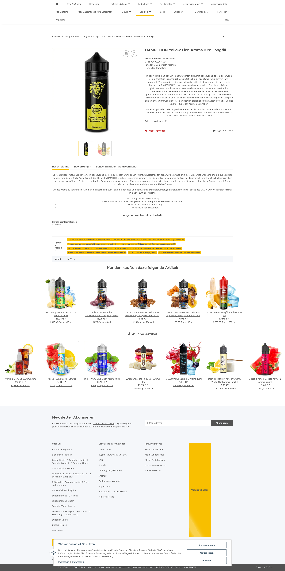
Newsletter (57, 530)
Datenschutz (78, 562)
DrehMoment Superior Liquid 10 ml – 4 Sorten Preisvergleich (71, 475)
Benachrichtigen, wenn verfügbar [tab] (116, 166)
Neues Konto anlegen (155, 465)
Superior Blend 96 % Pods (65, 495)
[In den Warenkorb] (54, 46)
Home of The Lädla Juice (64, 490)
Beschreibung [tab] (60, 166)
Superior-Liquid (60, 519)
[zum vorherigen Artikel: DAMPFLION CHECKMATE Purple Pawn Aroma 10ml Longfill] (224, 36)
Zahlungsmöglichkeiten (110, 470)
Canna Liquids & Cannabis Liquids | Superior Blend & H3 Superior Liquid (70, 462)
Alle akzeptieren (206, 545)
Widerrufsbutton (199, 489)
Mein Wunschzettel (154, 449)
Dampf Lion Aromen (166, 64)
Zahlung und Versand (109, 481)
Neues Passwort (153, 470)
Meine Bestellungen (155, 460)
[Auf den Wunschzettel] (134, 53)
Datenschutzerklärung (104, 423)
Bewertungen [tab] (82, 166)
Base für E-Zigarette (62, 449)
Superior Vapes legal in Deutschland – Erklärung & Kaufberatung (71, 513)
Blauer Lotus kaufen (62, 454)
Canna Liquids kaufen (63, 468)
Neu (227, 19)
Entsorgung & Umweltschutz (113, 491)
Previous (7, 367)
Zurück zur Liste (61, 36)
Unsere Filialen (59, 524)
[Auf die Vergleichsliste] (126, 53)
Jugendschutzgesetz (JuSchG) (113, 454)
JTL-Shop (269, 567)
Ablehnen (207, 560)
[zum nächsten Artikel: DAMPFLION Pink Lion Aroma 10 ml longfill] (230, 36)
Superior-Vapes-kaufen (63, 506)
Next (277, 367)
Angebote (60, 19)
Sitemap (103, 475)
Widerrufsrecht (106, 496)
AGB (101, 460)
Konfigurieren (207, 553)
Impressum (63, 562)
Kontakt (102, 465)
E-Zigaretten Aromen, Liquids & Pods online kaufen (70, 484)
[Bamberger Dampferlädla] (57, 4)
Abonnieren (222, 422)
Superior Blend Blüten (63, 500)
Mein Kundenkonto (154, 454)
